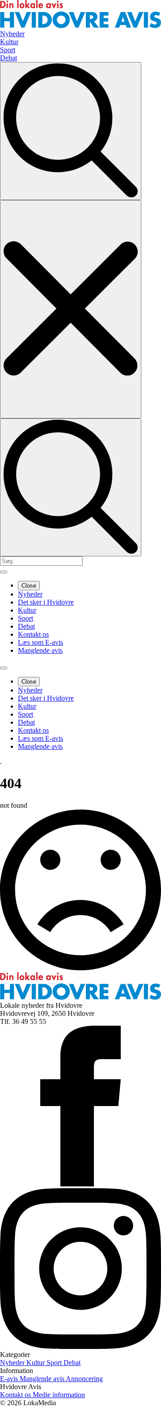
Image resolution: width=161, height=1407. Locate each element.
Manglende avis (40, 650)
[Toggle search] (70, 131)
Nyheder (30, 594)
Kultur (27, 610)
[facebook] (80, 1184)
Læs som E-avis (40, 642)
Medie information (59, 1395)
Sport (25, 618)
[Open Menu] (3, 572)
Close (28, 585)
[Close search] (70, 309)
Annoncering (84, 1378)
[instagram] (80, 1346)
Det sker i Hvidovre (46, 602)
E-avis (10, 1378)
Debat (26, 626)
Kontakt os (33, 634)
